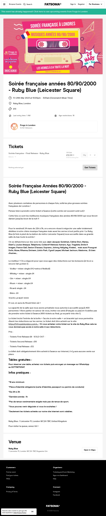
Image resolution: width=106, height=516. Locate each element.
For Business (94, 4)
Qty (84, 155)
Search (29, 4)
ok (32, 512)
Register (81, 4)
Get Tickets (90, 167)
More (11, 157)
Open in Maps (90, 450)
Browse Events (15, 4)
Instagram (56, 492)
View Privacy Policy (19, 513)
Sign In (73, 4)
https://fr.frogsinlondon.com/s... (23, 324)
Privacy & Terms (12, 492)
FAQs (8, 479)
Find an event (11, 472)
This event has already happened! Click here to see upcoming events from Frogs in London (44, 11)
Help (54, 479)
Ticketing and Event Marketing (63, 472)
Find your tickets (12, 475)
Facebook (56, 495)
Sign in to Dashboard (60, 475)
